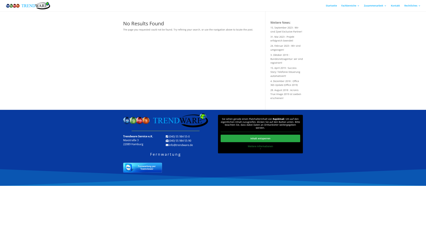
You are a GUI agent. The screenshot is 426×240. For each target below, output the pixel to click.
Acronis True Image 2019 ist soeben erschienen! (285, 94)
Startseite (331, 5)
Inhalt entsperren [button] (260, 138)
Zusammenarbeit (373, 5)
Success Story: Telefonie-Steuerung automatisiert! (285, 72)
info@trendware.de (181, 145)
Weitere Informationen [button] (260, 146)
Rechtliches (410, 5)
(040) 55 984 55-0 (179, 136)
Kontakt (395, 5)
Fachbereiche (348, 5)
